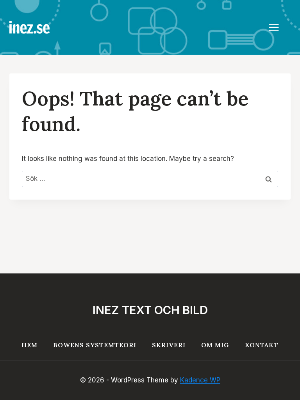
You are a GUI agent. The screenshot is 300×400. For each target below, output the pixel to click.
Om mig (215, 345)
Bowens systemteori (94, 345)
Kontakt (262, 345)
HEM (29, 345)
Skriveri (169, 345)
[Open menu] (278, 27)
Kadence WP (200, 380)
